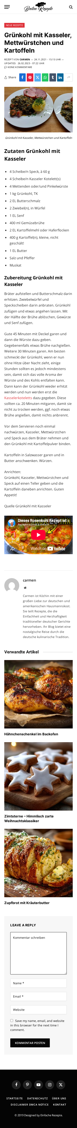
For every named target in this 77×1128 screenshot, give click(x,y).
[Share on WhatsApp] (45, 77)
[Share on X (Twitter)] (37, 77)
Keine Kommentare (20, 67)
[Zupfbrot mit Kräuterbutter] (38, 863)
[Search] (70, 7)
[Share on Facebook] (22, 77)
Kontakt (59, 1104)
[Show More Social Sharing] (69, 77)
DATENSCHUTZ (37, 1098)
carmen (25, 59)
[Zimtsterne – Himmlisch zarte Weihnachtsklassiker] (38, 776)
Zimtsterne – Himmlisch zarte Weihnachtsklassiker (29, 818)
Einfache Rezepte (51, 1115)
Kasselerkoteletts (18, 397)
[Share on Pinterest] (30, 77)
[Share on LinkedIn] (60, 77)
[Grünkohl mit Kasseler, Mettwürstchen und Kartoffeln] (38, 131)
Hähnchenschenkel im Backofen (31, 734)
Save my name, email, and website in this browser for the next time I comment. (37, 1025)
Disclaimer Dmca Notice (30, 1104)
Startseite (14, 1098)
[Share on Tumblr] (52, 77)
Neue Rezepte (14, 25)
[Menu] (7, 7)
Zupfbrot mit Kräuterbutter (27, 903)
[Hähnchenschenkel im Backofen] (38, 694)
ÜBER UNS (59, 1098)
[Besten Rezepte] (38, 7)
